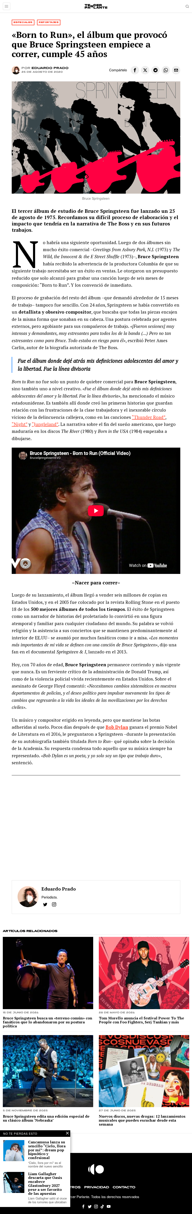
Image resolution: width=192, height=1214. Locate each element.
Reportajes (49, 22)
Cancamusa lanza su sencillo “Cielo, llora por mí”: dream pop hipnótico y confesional (47, 1150)
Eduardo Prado (50, 68)
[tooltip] (135, 70)
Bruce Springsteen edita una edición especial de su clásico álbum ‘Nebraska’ (46, 1118)
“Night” (19, 424)
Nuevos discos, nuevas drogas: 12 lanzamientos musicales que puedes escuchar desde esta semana (142, 1120)
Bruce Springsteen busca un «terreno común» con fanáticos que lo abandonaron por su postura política (47, 1022)
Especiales (23, 22)
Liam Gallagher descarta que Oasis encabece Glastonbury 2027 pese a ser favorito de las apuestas (45, 1184)
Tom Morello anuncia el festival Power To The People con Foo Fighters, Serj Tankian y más (141, 1020)
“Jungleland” (45, 424)
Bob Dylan (117, 727)
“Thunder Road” (148, 417)
